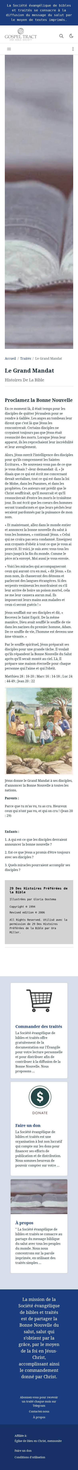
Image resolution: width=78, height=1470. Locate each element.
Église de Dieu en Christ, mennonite (38, 1441)
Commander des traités (38, 1026)
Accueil (10, 358)
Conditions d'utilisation (30, 1457)
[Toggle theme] (71, 35)
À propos (24, 1222)
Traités (25, 358)
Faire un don (27, 1125)
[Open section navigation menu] (73, 49)
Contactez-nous (39, 1411)
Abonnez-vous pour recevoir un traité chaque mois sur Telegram (39, 1401)
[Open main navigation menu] (9, 49)
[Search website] (61, 36)
